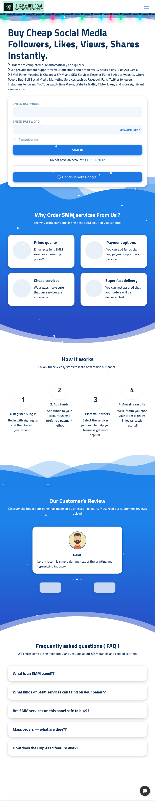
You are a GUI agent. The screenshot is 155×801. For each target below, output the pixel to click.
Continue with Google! (79, 177)
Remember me (28, 139)
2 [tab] (77, 579)
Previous (43, 587)
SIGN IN (77, 150)
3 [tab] (81, 579)
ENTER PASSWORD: (26, 121)
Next (112, 587)
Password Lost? (129, 129)
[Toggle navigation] (147, 6)
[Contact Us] (145, 791)
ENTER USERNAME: (26, 103)
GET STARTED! (95, 159)
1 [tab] (73, 579)
